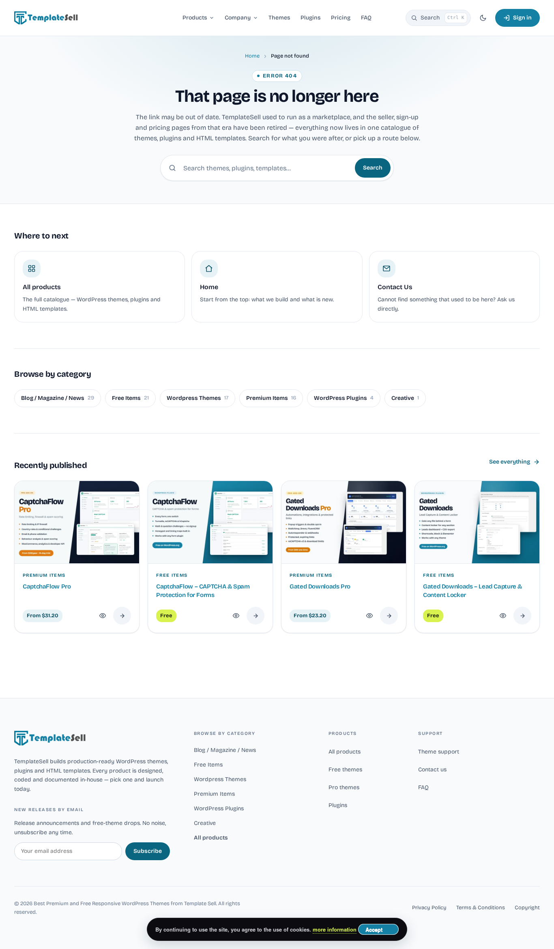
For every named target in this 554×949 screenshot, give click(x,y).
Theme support (438, 751)
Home (252, 56)
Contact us (432, 769)
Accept (373, 929)
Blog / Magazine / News (57, 398)
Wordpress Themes (197, 398)
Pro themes (344, 787)
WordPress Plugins (344, 398)
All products (211, 837)
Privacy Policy (429, 907)
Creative (405, 398)
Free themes (345, 769)
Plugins (338, 805)
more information (334, 929)
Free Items (130, 398)
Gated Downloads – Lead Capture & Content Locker (472, 591)
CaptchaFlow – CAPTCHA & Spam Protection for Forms (203, 591)
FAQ (423, 787)
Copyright (527, 907)
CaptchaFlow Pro (47, 586)
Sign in (522, 17)
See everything (509, 461)
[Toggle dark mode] (483, 18)
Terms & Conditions (480, 907)
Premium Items (271, 398)
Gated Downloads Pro (320, 586)
